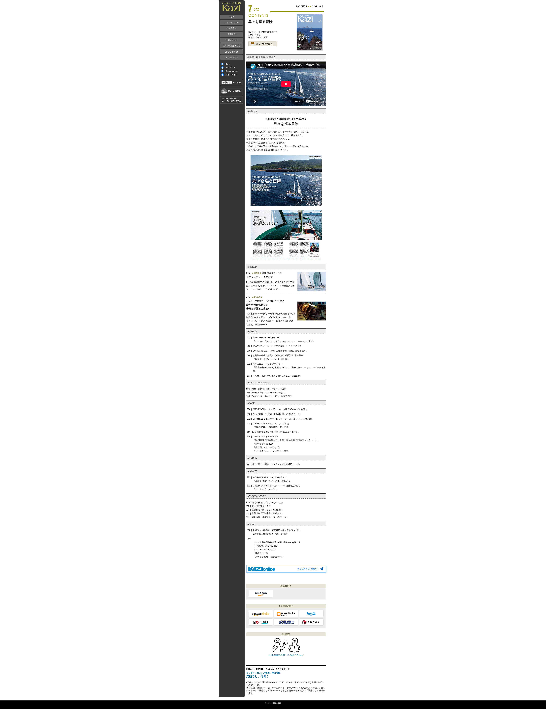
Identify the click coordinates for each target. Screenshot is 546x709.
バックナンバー (232, 22)
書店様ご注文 (232, 57)
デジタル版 (232, 52)
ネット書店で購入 (264, 44)
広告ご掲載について (232, 46)
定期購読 (232, 34)
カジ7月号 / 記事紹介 (308, 569)
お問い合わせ (232, 40)
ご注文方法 (232, 28)
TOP (232, 17)
